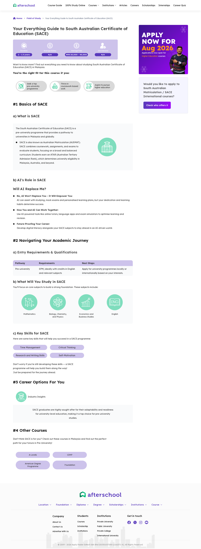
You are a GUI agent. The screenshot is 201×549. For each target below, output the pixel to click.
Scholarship (82, 526)
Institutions (82, 531)
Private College (104, 531)
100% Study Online (75, 5)
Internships (164, 5)
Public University (104, 526)
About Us (57, 522)
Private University (105, 521)
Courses (81, 521)
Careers (134, 5)
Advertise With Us (61, 531)
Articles (123, 5)
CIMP (69, 455)
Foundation (70, 465)
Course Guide (55, 5)
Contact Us (58, 526)
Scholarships (148, 5)
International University (107, 535)
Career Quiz (179, 5)
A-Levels (33, 455)
